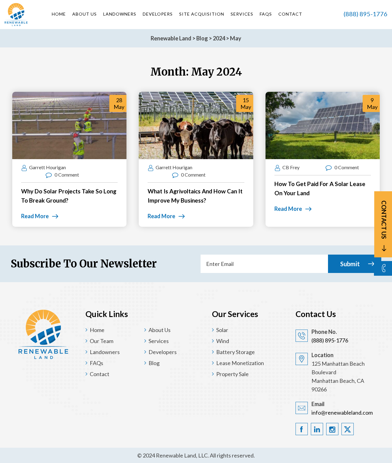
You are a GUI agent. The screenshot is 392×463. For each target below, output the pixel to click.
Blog (154, 363)
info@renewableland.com (342, 412)
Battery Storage (235, 352)
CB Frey (291, 167)
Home (59, 14)
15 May (245, 103)
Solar (222, 330)
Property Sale (232, 374)
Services (242, 14)
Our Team (101, 341)
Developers (158, 14)
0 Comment (66, 174)
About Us (84, 14)
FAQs (266, 14)
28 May (119, 103)
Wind (222, 341)
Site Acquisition (201, 14)
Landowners (119, 14)
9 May (372, 103)
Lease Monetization (240, 363)
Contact (290, 14)
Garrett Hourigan (47, 167)
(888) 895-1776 (365, 13)
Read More (35, 216)
